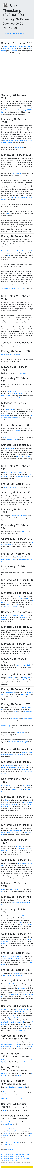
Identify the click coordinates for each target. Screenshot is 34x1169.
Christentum (6, 1133)
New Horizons (19, 147)
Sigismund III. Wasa (14, 1018)
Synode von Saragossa (11, 1142)
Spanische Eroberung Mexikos (11, 1042)
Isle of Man (21, 916)
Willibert (4, 1099)
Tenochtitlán (19, 1046)
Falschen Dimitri (26, 1026)
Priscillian (7, 1144)
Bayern (3, 889)
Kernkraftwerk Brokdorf (24, 456)
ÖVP (2, 255)
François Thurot (26, 924)
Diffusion (8, 605)
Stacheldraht (20, 733)
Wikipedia (9, 1149)
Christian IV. (7, 975)
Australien (14, 51)
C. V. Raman (20, 596)
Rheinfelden (18, 984)
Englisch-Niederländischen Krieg (14, 956)
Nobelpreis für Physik (10, 607)
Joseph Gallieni (23, 680)
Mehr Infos (28, 1163)
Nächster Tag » (19, 33)
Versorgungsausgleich (21, 476)
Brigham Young (6, 785)
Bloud (19, 557)
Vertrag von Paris (17, 889)
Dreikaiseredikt (12, 1131)
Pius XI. (3, 617)
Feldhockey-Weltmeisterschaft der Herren (17, 46)
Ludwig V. (4, 1060)
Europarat (22, 373)
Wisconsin (11, 765)
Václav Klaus (21, 289)
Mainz (6, 800)
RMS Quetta (25, 695)
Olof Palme (16, 430)
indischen (6, 48)
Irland (20, 922)
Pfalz (5, 1062)
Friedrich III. (19, 975)
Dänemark (15, 973)
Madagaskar (26, 678)
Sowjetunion (9, 409)
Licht (27, 598)
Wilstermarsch (10, 448)
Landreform (5, 416)
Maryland (18, 846)
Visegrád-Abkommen (14, 391)
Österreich (4, 251)
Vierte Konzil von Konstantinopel (15, 1087)
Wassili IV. (4, 1009)
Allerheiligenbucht (7, 832)
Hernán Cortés (15, 1044)
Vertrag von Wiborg (21, 1009)
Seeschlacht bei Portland (12, 958)
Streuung (20, 598)
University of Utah (16, 789)
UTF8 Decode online (10, 1160)
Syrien (5, 1110)
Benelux (21, 398)
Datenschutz (20, 1154)
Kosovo (19, 346)
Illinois (6, 735)
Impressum (9, 1154)
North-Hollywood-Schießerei (10, 354)
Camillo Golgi (5, 726)
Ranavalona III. (11, 678)
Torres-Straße (10, 693)
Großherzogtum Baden (23, 665)
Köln (4, 1092)
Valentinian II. (23, 1129)
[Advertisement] (17, 74)
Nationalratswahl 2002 (24, 251)
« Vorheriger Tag (8, 33)
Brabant (18, 1075)
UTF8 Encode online (22, 1158)
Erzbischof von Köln (17, 1099)
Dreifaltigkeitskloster (19, 1030)
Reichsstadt (10, 984)
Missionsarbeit (23, 617)
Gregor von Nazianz (8, 1122)
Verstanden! (17, 1166)
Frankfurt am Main (9, 437)
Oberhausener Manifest (18, 516)
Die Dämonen (14, 719)
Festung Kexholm (20, 1011)
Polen (15, 393)
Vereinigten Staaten (14, 767)
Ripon (5, 765)
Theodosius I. (5, 1129)
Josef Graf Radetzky (16, 754)
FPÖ (8, 255)
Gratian (13, 1129)
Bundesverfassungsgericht (13, 472)
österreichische (27, 752)
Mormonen (26, 785)
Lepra (15, 712)
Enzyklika (8, 615)
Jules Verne (5, 744)
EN (2, 1154)
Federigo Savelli (14, 994)
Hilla (8, 213)
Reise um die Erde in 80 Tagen (18, 742)
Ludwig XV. (5, 943)
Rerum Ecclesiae (18, 615)
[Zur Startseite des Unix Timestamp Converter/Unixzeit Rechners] (6, 5)
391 (30, 1135)
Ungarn (20, 393)
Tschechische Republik (8, 289)
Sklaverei (25, 769)
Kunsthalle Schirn (12, 440)
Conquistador (5, 1044)
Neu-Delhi (12, 48)
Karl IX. (12, 1016)
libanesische (17, 173)
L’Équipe (25, 531)
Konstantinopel (7, 1124)
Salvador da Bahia (15, 830)
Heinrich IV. (5, 1073)
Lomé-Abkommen (10, 487)
